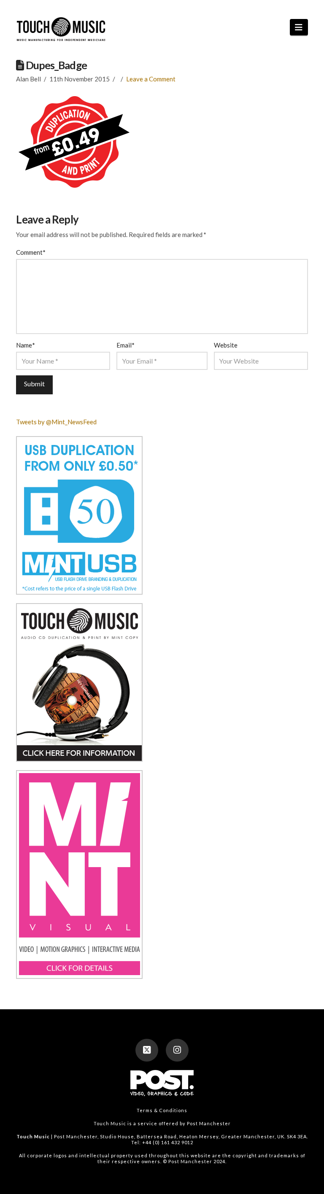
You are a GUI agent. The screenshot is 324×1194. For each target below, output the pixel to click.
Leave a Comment (151, 79)
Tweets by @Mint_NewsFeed (56, 422)
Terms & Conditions (162, 1110)
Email (125, 345)
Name (25, 345)
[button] (299, 27)
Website (226, 345)
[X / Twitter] (146, 1050)
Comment (30, 252)
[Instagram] (177, 1050)
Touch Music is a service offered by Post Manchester (162, 1123)
